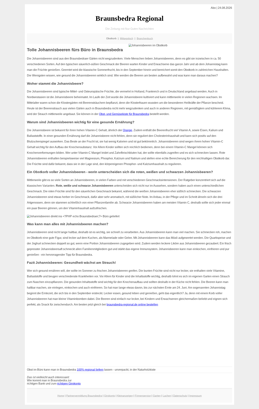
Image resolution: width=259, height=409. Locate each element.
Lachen (167, 395)
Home (60, 395)
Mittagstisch (126, 38)
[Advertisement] (129, 337)
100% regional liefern (90, 369)
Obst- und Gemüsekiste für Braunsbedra (124, 114)
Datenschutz (180, 395)
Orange (127, 130)
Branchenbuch (145, 38)
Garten (157, 395)
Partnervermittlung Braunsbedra (84, 395)
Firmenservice (143, 395)
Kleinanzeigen (125, 395)
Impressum (195, 395)
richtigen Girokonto (69, 383)
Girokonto (109, 395)
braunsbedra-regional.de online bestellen (132, 304)
